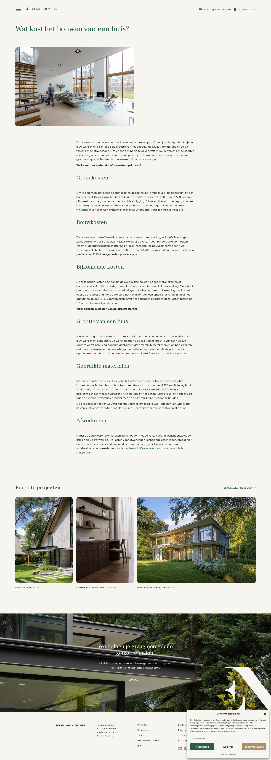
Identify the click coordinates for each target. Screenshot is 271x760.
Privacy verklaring (228, 754)
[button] (264, 713)
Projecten (142, 724)
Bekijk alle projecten (237, 487)
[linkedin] (180, 748)
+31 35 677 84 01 (105, 735)
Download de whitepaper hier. (168, 353)
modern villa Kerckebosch (140, 448)
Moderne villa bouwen (148, 740)
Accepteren (202, 746)
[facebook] (186, 748)
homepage (149, 159)
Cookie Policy (185, 735)
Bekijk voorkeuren (254, 746)
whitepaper (83, 209)
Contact (134, 679)
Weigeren (228, 746)
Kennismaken (144, 730)
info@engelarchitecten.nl (109, 732)
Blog (139, 745)
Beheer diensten (198, 738)
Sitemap (182, 740)
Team (140, 735)
